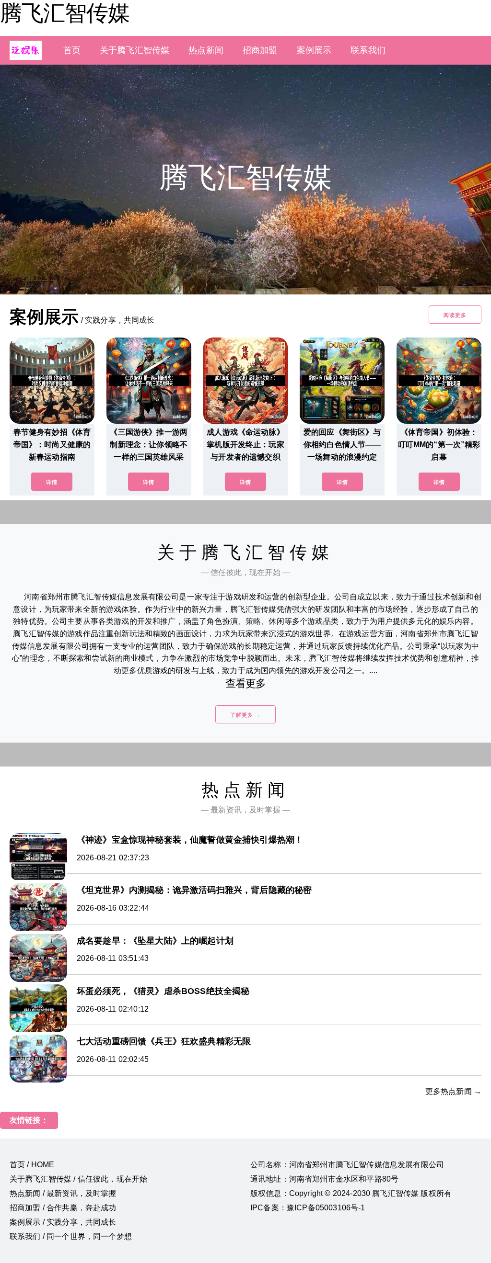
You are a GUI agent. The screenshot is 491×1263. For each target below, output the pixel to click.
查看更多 (245, 683)
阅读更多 (455, 315)
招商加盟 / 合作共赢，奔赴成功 (63, 1208)
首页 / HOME (32, 1165)
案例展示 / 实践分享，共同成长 (63, 1222)
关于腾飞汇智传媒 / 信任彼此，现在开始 (78, 1179)
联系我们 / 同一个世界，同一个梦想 (71, 1236)
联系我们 (368, 50)
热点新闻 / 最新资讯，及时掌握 (63, 1193)
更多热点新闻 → (453, 1091)
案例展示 (314, 50)
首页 (72, 50)
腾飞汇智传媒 (64, 12)
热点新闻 (205, 50)
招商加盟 (260, 50)
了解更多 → (245, 715)
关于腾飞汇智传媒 (134, 50)
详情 (52, 482)
